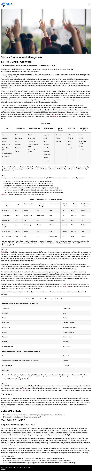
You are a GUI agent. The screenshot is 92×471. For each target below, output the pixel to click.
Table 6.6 (53, 116)
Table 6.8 (65, 286)
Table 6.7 (4, 194)
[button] (89, 4)
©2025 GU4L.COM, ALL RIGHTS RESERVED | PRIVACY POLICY (17, 468)
